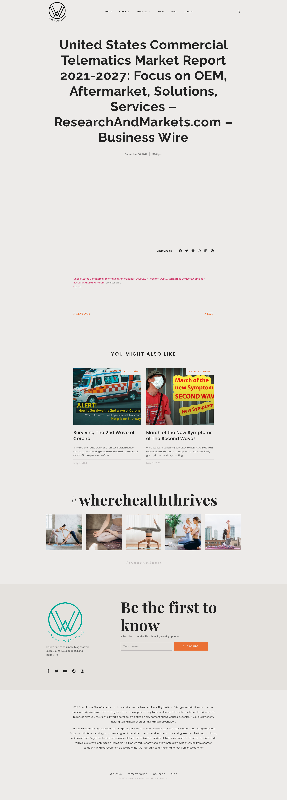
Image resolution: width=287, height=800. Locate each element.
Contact (189, 11)
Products (142, 11)
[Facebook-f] (48, 671)
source (77, 286)
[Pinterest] (73, 671)
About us (124, 11)
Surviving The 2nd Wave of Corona (104, 435)
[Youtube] (65, 671)
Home (108, 11)
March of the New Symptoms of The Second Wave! (179, 435)
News (161, 11)
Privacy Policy (137, 774)
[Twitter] (56, 671)
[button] (239, 12)
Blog (173, 11)
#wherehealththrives (143, 499)
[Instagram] (82, 671)
